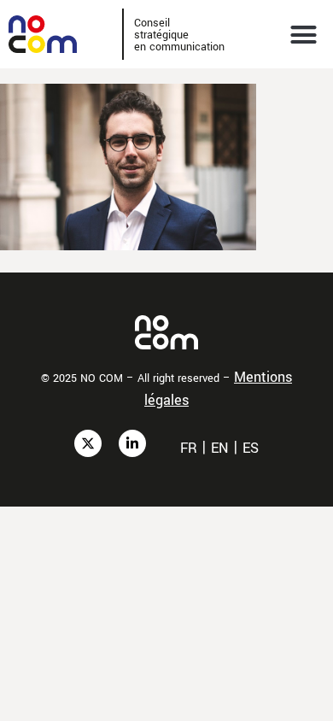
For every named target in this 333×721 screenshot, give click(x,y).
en (220, 448)
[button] (304, 34)
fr (188, 448)
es (250, 448)
